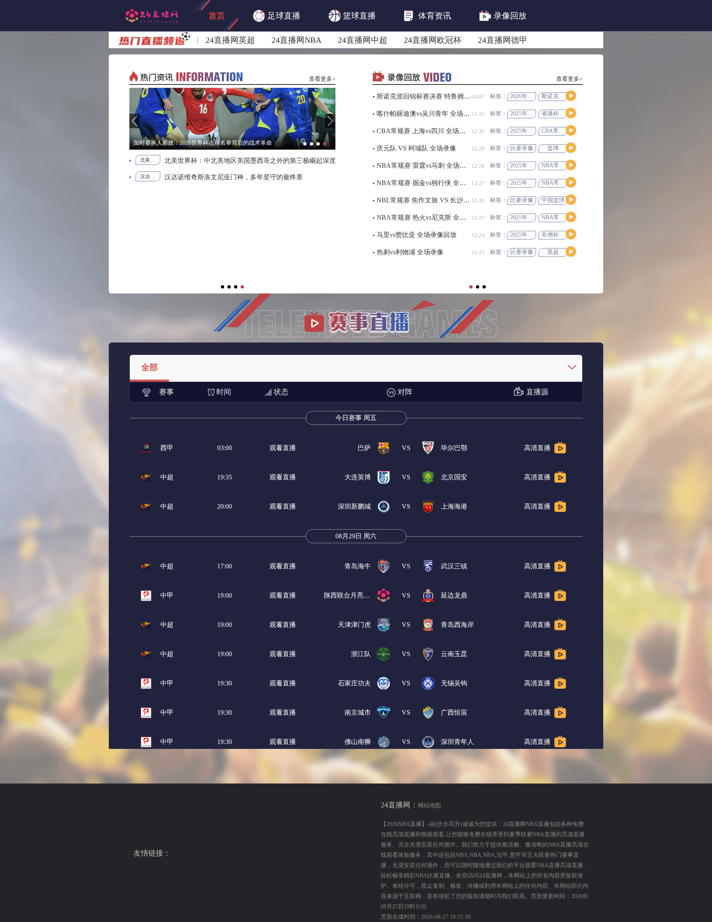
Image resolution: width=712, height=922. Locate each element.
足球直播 (283, 15)
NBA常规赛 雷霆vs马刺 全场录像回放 (431, 165)
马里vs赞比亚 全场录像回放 (417, 234)
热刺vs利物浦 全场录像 (410, 252)
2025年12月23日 (530, 235)
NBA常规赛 (556, 165)
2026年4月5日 (527, 96)
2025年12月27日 (530, 131)
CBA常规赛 (555, 131)
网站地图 (429, 805)
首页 (216, 15)
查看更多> (322, 79)
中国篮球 (552, 200)
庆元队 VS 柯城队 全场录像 (416, 148)
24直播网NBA (296, 40)
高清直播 (537, 447)
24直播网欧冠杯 (432, 40)
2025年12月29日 (530, 113)
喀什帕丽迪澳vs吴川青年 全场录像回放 (433, 113)
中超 (166, 477)
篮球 (553, 148)
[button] (134, 121)
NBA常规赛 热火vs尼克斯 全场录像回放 (434, 217)
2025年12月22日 (530, 217)
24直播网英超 (230, 40)
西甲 (166, 447)
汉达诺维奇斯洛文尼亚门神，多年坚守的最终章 (233, 177)
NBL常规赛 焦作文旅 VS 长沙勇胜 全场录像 (440, 200)
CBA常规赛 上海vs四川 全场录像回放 (431, 130)
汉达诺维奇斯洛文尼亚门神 (150, 176)
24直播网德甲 (502, 40)
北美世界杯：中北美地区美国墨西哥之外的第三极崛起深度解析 (150, 160)
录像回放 (510, 15)
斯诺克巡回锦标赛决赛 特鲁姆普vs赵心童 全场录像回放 (457, 96)
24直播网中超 (362, 40)
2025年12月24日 (530, 165)
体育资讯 (434, 15)
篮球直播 (359, 15)
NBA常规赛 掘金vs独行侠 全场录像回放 (434, 182)
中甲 (166, 595)
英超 (553, 252)
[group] (232, 119)
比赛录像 (521, 148)
